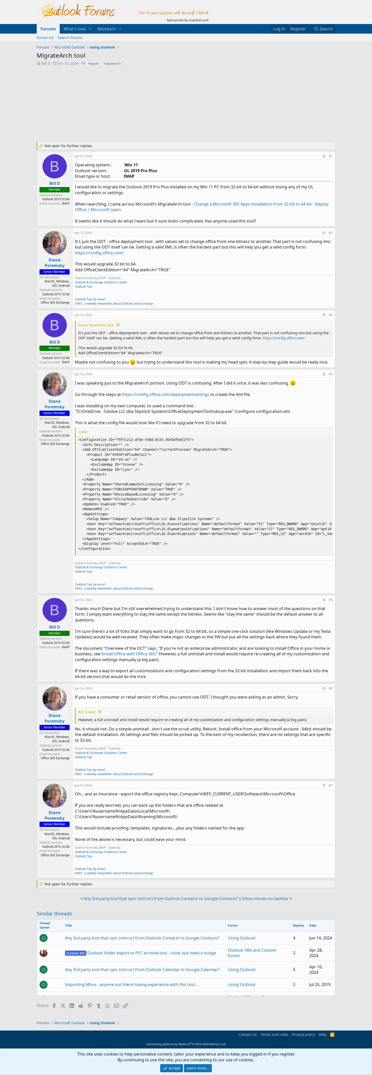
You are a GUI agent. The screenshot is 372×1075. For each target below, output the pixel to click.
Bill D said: (87, 711)
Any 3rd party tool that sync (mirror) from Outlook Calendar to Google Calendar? (142, 969)
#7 (331, 785)
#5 (331, 600)
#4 (331, 374)
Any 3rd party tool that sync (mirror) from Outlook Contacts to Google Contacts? (161, 898)
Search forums (70, 37)
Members (106, 29)
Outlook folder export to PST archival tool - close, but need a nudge (141, 953)
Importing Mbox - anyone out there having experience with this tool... (131, 984)
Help (322, 1034)
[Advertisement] (159, 104)
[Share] (323, 156)
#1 (331, 156)
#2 (331, 233)
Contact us (248, 1034)
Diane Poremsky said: (96, 325)
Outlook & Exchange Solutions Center (101, 282)
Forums (48, 29)
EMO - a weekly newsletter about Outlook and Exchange (114, 303)
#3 (331, 315)
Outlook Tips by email (90, 299)
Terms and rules (274, 1034)
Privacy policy (303, 1034)
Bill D (45, 63)
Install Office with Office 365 (128, 654)
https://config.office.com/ (99, 253)
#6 (331, 688)
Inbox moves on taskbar (265, 898)
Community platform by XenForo (186, 1044)
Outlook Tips (83, 286)
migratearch (112, 63)
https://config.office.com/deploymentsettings (165, 394)
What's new (75, 29)
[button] (90, 29)
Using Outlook (242, 938)
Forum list (45, 37)
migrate (93, 63)
